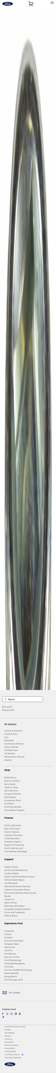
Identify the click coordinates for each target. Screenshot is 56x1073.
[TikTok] (3, 1017)
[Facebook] (3, 1014)
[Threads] (20, 1014)
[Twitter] (7, 1014)
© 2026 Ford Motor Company (15, 1027)
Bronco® (7, 706)
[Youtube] (11, 1014)
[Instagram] (16, 1014)
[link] (7, 1030)
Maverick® (8, 710)
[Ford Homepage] (9, 1066)
